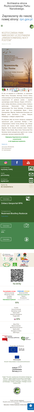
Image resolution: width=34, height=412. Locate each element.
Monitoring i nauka (9, 294)
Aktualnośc (22, 293)
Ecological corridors (16, 331)
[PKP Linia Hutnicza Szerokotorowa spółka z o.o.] (25, 261)
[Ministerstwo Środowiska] (8, 255)
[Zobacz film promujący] (28, 162)
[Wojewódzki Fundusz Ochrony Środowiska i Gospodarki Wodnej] (4, 259)
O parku (16, 307)
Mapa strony (6, 404)
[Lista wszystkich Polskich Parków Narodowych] (26, 338)
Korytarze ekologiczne (16, 314)
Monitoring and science (16, 327)
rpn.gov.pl (26, 19)
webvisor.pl (21, 400)
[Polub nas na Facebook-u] (17, 162)
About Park (16, 324)
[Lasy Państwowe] (11, 259)
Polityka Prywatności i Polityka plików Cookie (20, 404)
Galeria (23, 296)
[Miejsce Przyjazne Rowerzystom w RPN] (15, 265)
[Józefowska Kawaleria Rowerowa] (6, 265)
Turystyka (9, 296)
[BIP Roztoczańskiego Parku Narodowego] (11, 338)
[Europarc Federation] (19, 255)
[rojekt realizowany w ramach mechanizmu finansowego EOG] (17, 368)
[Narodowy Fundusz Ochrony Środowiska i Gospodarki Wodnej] (24, 255)
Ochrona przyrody (9, 293)
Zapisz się (7, 186)
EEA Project (16, 332)
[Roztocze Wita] (17, 259)
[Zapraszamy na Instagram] (5, 162)
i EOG (26, 293)
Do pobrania (23, 298)
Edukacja (9, 298)
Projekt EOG (16, 316)
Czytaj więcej (6, 199)
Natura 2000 (16, 312)
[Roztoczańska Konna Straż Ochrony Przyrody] (25, 258)
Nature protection (16, 326)
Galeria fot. (5, 144)
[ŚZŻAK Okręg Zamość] (24, 265)
